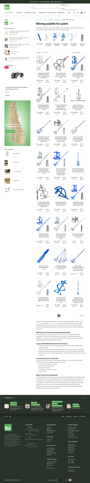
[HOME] (36, 19)
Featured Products (51, 430)
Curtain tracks (76, 406)
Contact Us (69, 416)
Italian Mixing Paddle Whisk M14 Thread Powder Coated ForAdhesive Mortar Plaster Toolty (61, 171)
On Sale (48, 427)
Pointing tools (71, 450)
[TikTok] (7, 416)
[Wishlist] (74, 12)
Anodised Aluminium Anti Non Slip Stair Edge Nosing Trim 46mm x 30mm (19, 45)
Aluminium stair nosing (57, 401)
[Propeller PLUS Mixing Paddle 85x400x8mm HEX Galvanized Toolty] (43, 287)
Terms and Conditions (52, 453)
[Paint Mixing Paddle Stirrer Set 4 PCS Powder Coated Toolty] (60, 255)
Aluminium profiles (51, 12)
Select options (47, 81)
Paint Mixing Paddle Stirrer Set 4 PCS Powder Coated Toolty (61, 267)
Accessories (75, 404)
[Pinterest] (5, 416)
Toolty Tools (49, 439)
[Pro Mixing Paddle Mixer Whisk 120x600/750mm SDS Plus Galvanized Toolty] (43, 95)
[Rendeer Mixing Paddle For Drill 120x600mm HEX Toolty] (78, 224)
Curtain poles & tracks (30, 12)
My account (83, 416)
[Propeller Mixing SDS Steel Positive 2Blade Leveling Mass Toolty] (43, 224)
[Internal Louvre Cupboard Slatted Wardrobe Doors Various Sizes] (6, 406)
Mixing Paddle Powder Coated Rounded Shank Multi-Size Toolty (60, 204)
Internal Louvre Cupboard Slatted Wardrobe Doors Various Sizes (19, 31)
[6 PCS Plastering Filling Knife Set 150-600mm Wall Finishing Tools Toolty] (17, 71)
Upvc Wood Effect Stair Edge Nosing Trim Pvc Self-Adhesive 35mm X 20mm (19, 38)
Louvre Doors (16, 153)
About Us (75, 416)
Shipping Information (51, 461)
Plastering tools (71, 449)
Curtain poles (71, 469)
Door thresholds (17, 171)
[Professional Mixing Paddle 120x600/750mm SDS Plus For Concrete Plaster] (78, 63)
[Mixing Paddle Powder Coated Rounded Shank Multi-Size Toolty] (60, 192)
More (68, 12)
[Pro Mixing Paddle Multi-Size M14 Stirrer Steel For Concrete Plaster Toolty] (78, 158)
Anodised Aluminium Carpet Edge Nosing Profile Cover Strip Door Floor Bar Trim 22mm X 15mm (19, 58)
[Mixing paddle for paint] (40, 37)
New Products (50, 432)
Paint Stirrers (40, 43)
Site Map (49, 454)
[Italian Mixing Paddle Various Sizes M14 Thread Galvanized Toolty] (60, 224)
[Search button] (57, 7)
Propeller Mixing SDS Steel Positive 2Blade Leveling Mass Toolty (44, 235)
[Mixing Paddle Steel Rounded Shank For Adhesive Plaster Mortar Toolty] (60, 63)
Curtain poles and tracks (73, 430)
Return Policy (50, 465)
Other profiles (71, 462)
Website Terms (50, 463)
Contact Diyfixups (51, 448)
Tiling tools (70, 452)
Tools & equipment (8, 12)
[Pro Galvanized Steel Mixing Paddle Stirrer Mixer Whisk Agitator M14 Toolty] (78, 126)
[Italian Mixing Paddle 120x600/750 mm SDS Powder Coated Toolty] (78, 192)
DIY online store (53, 323)
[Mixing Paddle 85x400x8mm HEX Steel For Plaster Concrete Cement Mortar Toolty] (78, 255)
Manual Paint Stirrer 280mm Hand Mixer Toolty (43, 267)
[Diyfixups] (8, 425)
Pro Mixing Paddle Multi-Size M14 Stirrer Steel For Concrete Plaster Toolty (78, 170)
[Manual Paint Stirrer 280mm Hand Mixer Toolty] (43, 255)
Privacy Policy (50, 451)
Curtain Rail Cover (15, 51)
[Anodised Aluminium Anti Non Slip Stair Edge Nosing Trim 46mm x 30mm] (48, 406)
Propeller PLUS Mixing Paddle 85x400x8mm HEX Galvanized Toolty (43, 299)
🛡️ (56, 1)
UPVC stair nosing (35, 404)
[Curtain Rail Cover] (69, 406)
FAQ (48, 466)
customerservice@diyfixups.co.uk (69, 9)
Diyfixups (49, 441)
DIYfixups (38, 323)
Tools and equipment (18, 189)
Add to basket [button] (81, 241)
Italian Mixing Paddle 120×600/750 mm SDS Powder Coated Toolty (78, 204)
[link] (17, 82)
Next (82, 315)
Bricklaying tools (71, 445)
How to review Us (51, 468)
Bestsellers (49, 429)
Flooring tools (71, 444)
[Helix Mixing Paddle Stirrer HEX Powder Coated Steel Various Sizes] (60, 287)
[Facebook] (9, 416)
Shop (63, 416)
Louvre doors (42, 12)
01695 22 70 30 (65, 5)
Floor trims (19, 12)
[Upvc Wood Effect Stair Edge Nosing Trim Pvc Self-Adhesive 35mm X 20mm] (27, 406)
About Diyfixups (50, 449)
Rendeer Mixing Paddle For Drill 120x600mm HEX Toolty (77, 235)
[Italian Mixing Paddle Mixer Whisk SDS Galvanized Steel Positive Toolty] (43, 158)
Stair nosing (16, 180)
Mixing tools (70, 447)
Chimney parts (61, 12)
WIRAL (20, 480)
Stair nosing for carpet (57, 405)
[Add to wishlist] (50, 58)
